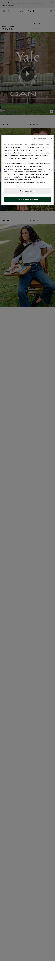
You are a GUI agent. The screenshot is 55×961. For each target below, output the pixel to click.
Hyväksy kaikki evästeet (27, 199)
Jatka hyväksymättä (43, 138)
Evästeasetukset (27, 191)
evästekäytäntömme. (36, 182)
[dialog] (27, 170)
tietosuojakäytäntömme (14, 182)
